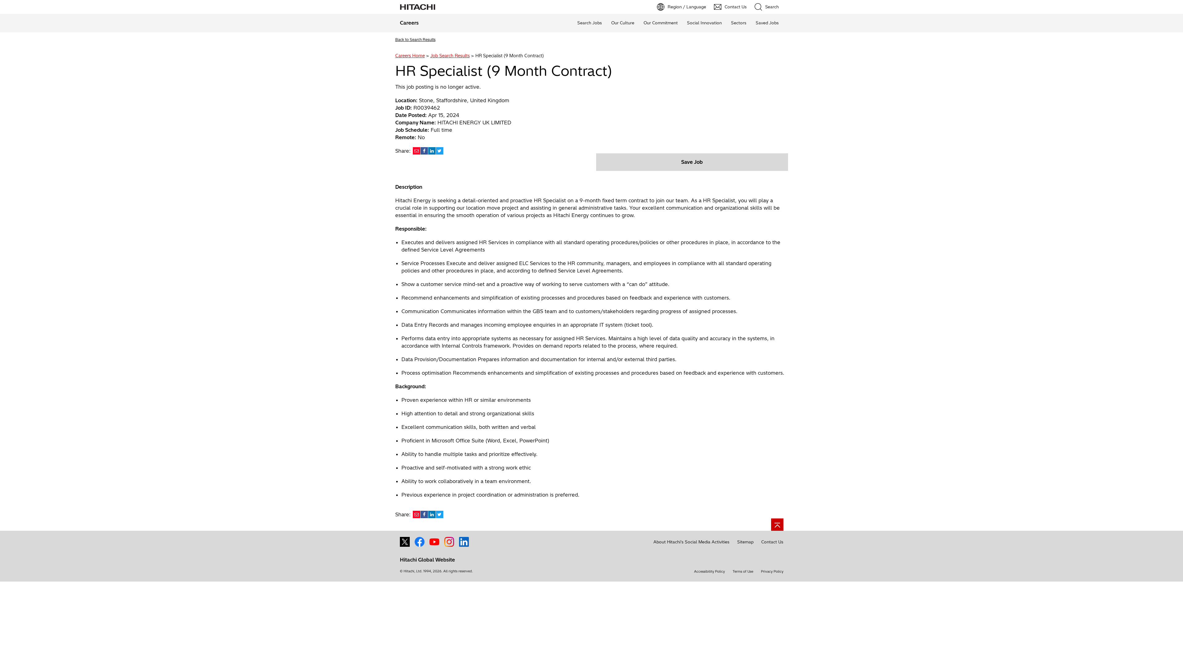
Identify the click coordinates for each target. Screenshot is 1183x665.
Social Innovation (704, 22)
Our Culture (622, 22)
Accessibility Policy (709, 571)
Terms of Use (743, 571)
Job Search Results (450, 55)
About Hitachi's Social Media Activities (691, 541)
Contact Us (772, 541)
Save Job (692, 162)
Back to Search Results (415, 39)
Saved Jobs (767, 22)
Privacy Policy (772, 571)
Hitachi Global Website (427, 560)
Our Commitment (661, 22)
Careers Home (410, 55)
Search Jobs (589, 22)
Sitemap (745, 541)
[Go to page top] (777, 524)
